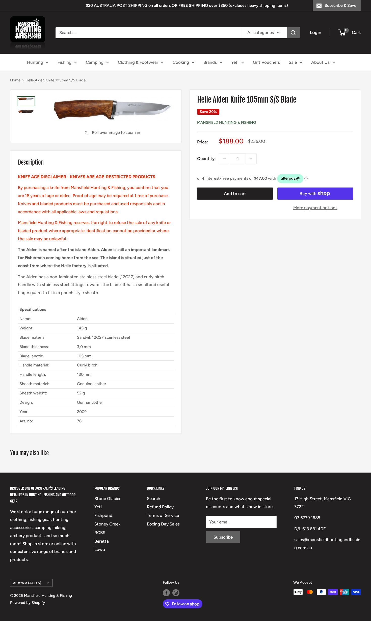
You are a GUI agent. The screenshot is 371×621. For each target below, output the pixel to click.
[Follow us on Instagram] (175, 592)
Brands (210, 62)
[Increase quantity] (251, 158)
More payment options (315, 207)
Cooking (181, 62)
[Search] (293, 32)
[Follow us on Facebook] (166, 592)
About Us (320, 62)
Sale (293, 62)
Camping (94, 62)
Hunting (35, 62)
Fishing (64, 62)
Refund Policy (160, 506)
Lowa (99, 549)
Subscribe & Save (340, 5)
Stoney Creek (107, 523)
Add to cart (235, 193)
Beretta (101, 541)
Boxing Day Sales (163, 523)
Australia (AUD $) (27, 583)
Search (153, 498)
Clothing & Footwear (138, 62)
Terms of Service (163, 515)
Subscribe (223, 537)
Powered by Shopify (27, 602)
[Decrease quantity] (224, 158)
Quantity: (206, 158)
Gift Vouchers (266, 62)
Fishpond (103, 515)
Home (15, 80)
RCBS (99, 532)
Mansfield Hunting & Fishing (226, 122)
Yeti (234, 62)
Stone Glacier (107, 498)
